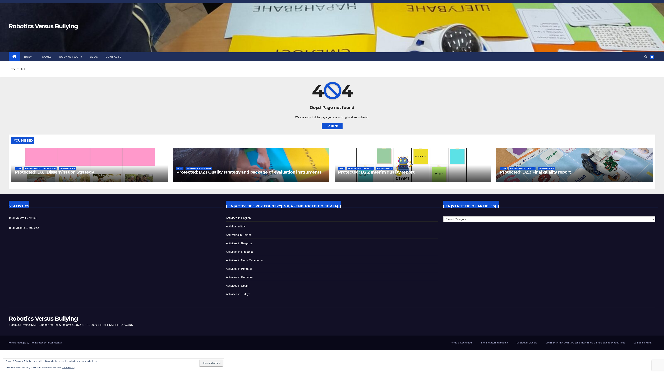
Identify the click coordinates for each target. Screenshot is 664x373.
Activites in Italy (236, 226)
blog (94, 56)
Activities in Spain (237, 285)
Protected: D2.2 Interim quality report (376, 172)
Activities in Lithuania (239, 251)
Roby (28, 56)
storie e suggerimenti (461, 342)
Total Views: (17, 218)
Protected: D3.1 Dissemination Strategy (54, 172)
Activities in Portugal (239, 268)
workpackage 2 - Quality (199, 168)
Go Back (332, 126)
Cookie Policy (68, 367)
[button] (645, 56)
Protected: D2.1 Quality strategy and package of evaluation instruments (248, 172)
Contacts (113, 56)
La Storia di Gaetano (527, 342)
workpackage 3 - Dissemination (40, 168)
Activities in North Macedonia (244, 260)
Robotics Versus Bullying (43, 26)
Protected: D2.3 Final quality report (535, 172)
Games (47, 56)
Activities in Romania (239, 277)
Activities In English (238, 218)
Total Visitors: (17, 227)
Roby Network (70, 56)
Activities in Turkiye (238, 294)
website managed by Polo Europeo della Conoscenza (36, 342)
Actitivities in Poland (239, 234)
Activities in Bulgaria (239, 243)
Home (12, 69)
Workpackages (67, 168)
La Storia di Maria (642, 342)
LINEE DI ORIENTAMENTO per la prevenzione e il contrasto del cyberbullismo (585, 342)
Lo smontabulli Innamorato (494, 342)
